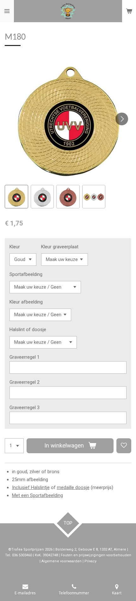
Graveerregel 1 (24, 357)
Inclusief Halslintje (31, 487)
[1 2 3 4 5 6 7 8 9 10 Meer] (14, 445)
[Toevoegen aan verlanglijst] (123, 445)
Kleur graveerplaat (59, 247)
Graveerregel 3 (24, 407)
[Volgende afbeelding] (121, 119)
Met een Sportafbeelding (37, 495)
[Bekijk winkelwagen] (129, 11)
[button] (16, 196)
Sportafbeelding (25, 274)
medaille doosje (73, 487)
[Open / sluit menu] (7, 11)
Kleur (14, 247)
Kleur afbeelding (26, 302)
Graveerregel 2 (24, 382)
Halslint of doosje (27, 329)
